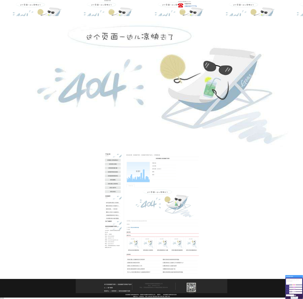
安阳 (161, 296)
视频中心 (151, 10)
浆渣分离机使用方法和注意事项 (136, 269)
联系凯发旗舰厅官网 (193, 10)
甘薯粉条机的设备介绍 (169, 269)
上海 (148, 296)
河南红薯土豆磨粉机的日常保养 (136, 259)
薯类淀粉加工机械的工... (113, 206)
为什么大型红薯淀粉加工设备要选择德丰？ (139, 272)
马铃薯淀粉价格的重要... (113, 218)
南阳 (166, 296)
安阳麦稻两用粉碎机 (113, 175)
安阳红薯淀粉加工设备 (162, 250)
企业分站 (180, 1)
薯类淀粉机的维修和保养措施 (171, 259)
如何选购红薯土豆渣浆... (113, 202)
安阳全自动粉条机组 (134, 227)
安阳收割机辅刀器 (112, 168)
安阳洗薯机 (113, 179)
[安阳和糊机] (138, 172)
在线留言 (182, 10)
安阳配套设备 (157, 155)
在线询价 (156, 181)
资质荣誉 (113, 291)
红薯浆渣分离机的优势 (133, 262)
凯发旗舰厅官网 (107, 0)
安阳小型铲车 (113, 187)
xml (189, 1)
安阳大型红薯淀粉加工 (191, 250)
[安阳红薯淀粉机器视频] (177, 243)
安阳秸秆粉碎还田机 (113, 172)
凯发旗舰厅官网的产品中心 (130, 10)
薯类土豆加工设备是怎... (113, 212)
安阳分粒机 (113, 191)
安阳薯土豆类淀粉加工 (112, 160)
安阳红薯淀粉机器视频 (177, 250)
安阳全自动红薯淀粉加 (133, 250)
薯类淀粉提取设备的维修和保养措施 (173, 272)
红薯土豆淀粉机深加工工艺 (134, 266)
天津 (146, 296)
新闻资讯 (140, 10)
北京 (151, 296)
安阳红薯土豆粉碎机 (113, 183)
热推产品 (135, 296)
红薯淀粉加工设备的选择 (170, 266)
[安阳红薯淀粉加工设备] (162, 243)
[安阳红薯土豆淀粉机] (148, 243)
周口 (164, 296)
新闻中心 (107, 291)
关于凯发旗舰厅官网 (120, 10)
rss (187, 1)
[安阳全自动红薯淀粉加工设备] (133, 243)
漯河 (156, 296)
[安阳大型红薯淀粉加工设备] (191, 243)
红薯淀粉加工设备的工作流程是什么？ (173, 262)
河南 (154, 296)
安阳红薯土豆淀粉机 (148, 250)
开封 (169, 296)
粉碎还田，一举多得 (111, 209)
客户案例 (161, 10)
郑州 (159, 296)
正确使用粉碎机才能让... (113, 215)
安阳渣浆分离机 (113, 164)
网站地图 (184, 1)
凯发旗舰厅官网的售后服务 (172, 10)
